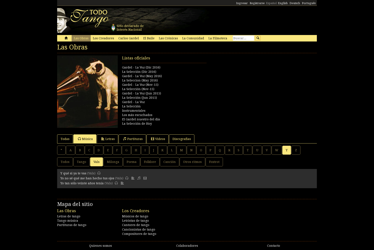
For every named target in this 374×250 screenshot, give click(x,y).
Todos (65, 162)
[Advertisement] (252, 85)
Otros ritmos (192, 162)
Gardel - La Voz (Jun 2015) (141, 93)
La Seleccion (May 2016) (140, 80)
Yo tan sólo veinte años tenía (82, 183)
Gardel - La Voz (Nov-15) (140, 84)
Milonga (113, 162)
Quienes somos (100, 245)
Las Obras (81, 38)
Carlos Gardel (128, 38)
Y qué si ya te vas (73, 173)
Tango (81, 162)
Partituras (135, 139)
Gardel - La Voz (133, 102)
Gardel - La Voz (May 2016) (142, 76)
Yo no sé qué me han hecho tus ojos (87, 178)
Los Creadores (103, 38)
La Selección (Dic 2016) (139, 71)
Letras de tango (68, 216)
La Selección (131, 106)
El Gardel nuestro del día (141, 119)
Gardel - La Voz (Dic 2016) (141, 67)
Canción (169, 162)
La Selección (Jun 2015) (139, 97)
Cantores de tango (135, 225)
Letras (110, 139)
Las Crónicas (168, 38)
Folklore (150, 162)
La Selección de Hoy (137, 123)
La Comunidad (193, 38)
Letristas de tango (135, 220)
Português (309, 3)
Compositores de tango (139, 234)
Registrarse (257, 3)
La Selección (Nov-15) (138, 89)
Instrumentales (133, 110)
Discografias (181, 139)
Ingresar (242, 3)
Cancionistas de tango (138, 229)
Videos (160, 139)
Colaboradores (187, 245)
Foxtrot (214, 162)
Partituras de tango (71, 225)
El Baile (149, 38)
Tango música (67, 220)
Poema (132, 162)
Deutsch (295, 3)
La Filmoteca (217, 38)
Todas (65, 139)
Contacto (273, 245)
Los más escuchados (137, 115)
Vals (97, 162)
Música (87, 139)
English (283, 3)
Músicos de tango (135, 216)
